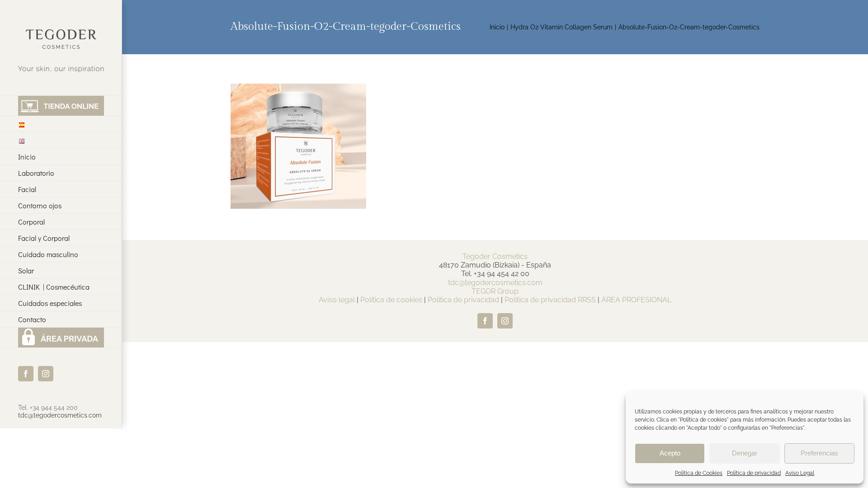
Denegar (744, 453)
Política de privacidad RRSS (550, 300)
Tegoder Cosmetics (495, 256)
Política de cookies (391, 300)
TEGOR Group (495, 291)
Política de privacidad (754, 473)
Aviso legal (337, 300)
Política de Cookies (698, 473)
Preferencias (819, 453)
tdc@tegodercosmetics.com (60, 415)
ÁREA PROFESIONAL (636, 300)
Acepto (670, 453)
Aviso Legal (799, 473)
